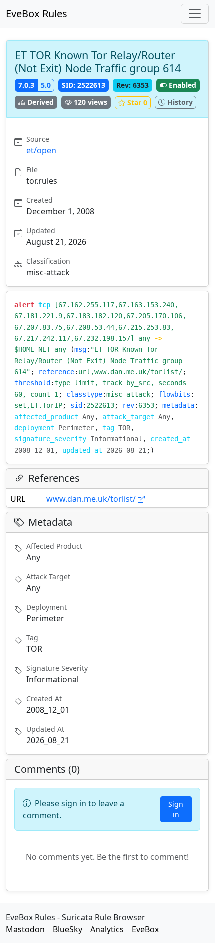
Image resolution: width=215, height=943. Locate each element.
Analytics (107, 929)
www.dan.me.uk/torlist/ (91, 498)
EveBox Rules (37, 13)
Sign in (176, 809)
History (180, 102)
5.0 (46, 85)
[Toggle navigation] (195, 14)
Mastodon (25, 929)
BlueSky (67, 929)
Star (138, 102)
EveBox (145, 929)
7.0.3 (26, 85)
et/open (41, 150)
